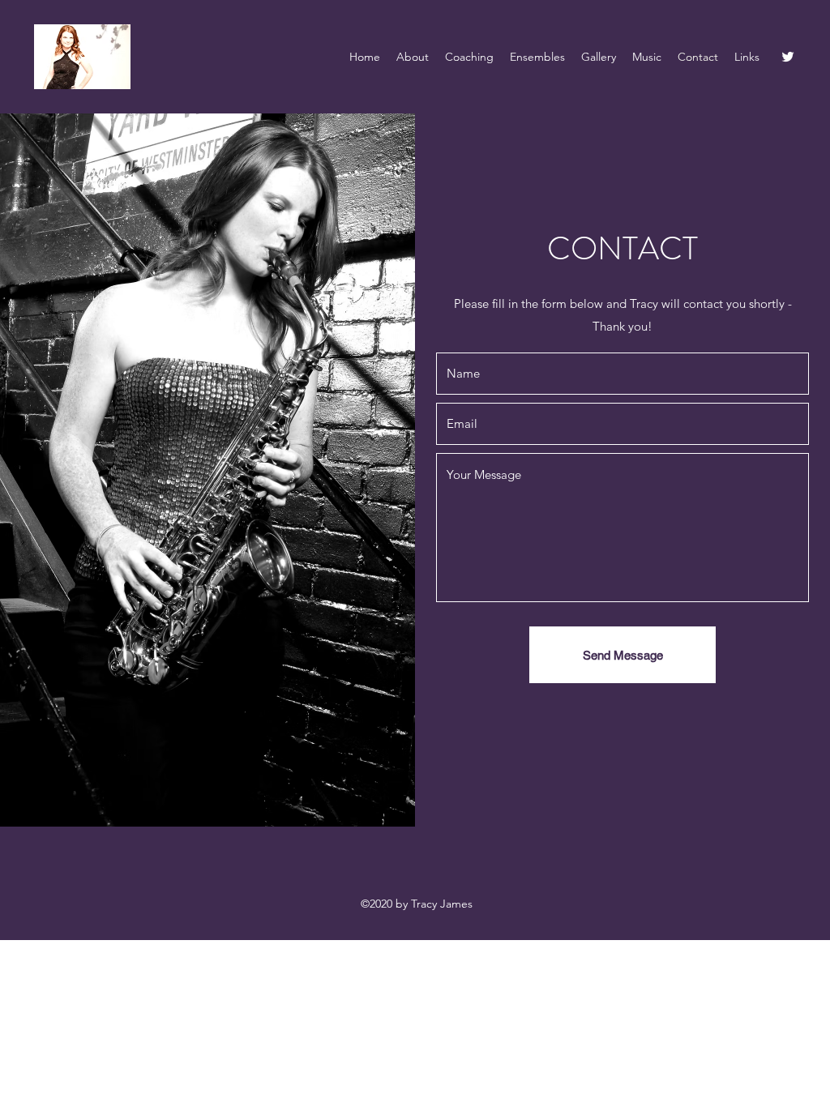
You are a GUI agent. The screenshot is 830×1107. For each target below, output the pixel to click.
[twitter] (788, 57)
